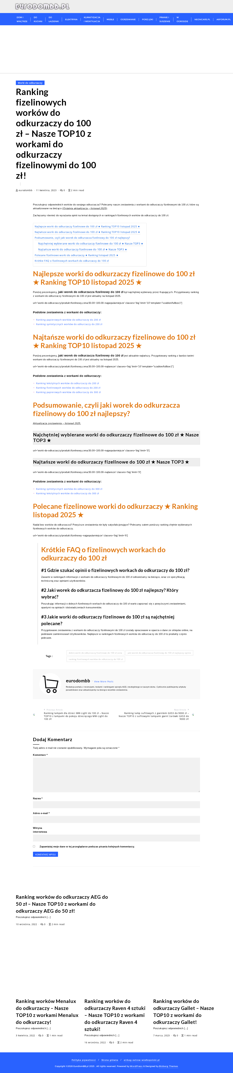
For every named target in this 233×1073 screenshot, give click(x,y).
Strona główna (109, 1060)
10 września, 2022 (27, 924)
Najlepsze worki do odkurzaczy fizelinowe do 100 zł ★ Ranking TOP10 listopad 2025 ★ (87, 226)
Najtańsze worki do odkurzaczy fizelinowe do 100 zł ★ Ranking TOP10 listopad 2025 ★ (87, 232)
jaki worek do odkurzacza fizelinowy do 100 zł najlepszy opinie (159, 653)
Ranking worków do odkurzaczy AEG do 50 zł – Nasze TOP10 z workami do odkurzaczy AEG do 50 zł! (62, 904)
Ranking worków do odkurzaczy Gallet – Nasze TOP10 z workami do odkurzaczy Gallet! (183, 1011)
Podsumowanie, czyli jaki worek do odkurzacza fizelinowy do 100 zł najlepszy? (82, 237)
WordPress (136, 1066)
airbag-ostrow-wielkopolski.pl (142, 1060)
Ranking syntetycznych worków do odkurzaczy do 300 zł (69, 488)
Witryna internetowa (40, 830)
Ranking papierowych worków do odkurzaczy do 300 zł (68, 392)
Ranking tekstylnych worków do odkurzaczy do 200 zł (67, 383)
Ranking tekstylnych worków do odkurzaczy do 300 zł (67, 493)
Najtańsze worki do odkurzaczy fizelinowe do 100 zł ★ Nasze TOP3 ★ (82, 249)
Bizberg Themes (168, 1066)
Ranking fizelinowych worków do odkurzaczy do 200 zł (68, 387)
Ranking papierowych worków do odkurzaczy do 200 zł (68, 319)
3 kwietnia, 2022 (26, 1035)
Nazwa (38, 798)
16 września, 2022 (95, 1042)
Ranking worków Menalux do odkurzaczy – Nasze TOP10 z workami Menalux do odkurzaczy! (47, 1011)
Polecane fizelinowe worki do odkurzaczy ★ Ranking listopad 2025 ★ (76, 255)
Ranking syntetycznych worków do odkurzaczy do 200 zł (69, 324)
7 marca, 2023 (162, 1035)
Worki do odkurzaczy (30, 82)
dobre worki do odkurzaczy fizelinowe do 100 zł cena (95, 653)
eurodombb (25, 190)
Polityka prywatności (84, 1060)
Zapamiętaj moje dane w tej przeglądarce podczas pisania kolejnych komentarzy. (87, 846)
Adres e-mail (41, 813)
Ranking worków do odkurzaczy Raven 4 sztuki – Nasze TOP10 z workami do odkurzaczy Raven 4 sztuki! (115, 1015)
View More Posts (104, 681)
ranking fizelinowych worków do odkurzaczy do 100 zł (96, 659)
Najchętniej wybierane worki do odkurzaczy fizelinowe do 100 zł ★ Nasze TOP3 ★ (90, 243)
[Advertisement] (116, 49)
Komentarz (40, 755)
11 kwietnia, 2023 (46, 190)
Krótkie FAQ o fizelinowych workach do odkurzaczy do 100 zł (72, 260)
